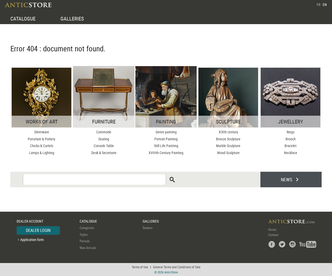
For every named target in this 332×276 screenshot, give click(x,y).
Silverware (41, 131)
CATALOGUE (23, 18)
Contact (273, 234)
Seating (103, 138)
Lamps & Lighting (41, 152)
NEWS (286, 179)
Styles (84, 234)
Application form (32, 239)
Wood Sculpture (228, 152)
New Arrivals (88, 247)
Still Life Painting (166, 145)
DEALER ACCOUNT (30, 221)
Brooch (291, 138)
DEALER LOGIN (38, 230)
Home (272, 229)
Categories (87, 227)
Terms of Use (140, 267)
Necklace (290, 152)
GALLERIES (72, 18)
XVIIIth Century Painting (166, 152)
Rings (290, 131)
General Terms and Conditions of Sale (176, 267)
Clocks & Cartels (41, 145)
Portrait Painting (166, 138)
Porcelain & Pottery (41, 138)
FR (318, 4)
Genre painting (166, 131)
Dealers (148, 227)
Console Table (104, 145)
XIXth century (228, 131)
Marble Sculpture (228, 145)
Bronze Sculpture (228, 138)
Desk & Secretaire (103, 152)
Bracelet (290, 145)
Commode (103, 131)
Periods (85, 241)
